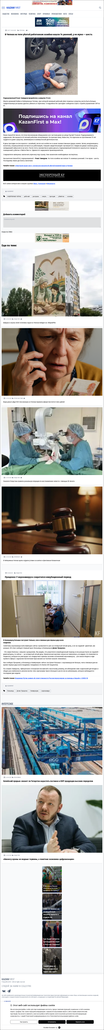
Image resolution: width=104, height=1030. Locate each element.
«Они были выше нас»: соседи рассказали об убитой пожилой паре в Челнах (44, 166)
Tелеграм (41, 183)
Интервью (23, 14)
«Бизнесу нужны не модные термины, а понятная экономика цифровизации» (38, 859)
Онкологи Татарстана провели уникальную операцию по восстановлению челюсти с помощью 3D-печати (38, 481)
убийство (61, 196)
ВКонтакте (51, 183)
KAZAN (13, 7)
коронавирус (45, 691)
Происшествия (56, 14)
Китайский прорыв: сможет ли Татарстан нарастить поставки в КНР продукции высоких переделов (48, 781)
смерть (44, 196)
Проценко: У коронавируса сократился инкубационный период (38, 577)
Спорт (39, 14)
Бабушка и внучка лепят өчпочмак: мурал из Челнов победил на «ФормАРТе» (29, 323)
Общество (5, 14)
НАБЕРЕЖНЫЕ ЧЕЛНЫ (14, 196)
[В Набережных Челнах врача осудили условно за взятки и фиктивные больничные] (52, 520)
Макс (35, 183)
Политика (32, 14)
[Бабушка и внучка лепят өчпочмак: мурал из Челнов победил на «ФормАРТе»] (52, 282)
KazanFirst (10, 191)
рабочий (27, 196)
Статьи (71, 14)
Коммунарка (34, 691)
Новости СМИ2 (7, 232)
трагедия (52, 196)
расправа (36, 196)
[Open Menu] (3, 7)
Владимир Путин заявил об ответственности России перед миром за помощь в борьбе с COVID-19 (51, 678)
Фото (65, 14)
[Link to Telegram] (9, 991)
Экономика (15, 14)
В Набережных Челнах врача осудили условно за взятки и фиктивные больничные (31, 560)
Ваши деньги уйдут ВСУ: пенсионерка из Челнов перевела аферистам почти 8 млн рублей (34, 402)
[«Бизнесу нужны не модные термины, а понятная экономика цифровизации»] (52, 819)
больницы (10, 691)
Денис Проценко (22, 691)
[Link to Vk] (4, 991)
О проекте (7, 1001)
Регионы (22, 30)
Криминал (46, 14)
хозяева (70, 196)
